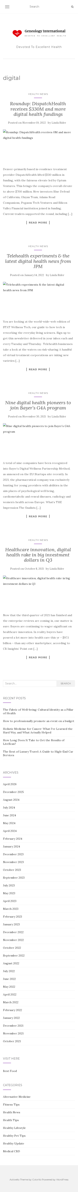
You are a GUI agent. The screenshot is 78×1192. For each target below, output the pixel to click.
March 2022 (10, 1002)
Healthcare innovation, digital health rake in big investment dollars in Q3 (38, 554)
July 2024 (9, 807)
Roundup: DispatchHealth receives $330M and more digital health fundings (38, 108)
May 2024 (9, 823)
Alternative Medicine (17, 1097)
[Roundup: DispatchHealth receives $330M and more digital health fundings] (38, 145)
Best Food (10, 1071)
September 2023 (14, 877)
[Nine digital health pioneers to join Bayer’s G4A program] (38, 439)
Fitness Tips (11, 1104)
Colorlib (36, 1179)
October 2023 (12, 870)
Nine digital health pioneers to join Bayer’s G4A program (38, 405)
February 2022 (12, 1010)
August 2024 (11, 800)
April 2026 (10, 784)
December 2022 (13, 932)
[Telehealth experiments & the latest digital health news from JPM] (38, 298)
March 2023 (10, 909)
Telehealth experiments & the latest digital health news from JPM (38, 261)
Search (66, 683)
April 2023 (9, 901)
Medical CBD (11, 1151)
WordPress (62, 1179)
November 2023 (13, 862)
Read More (38, 222)
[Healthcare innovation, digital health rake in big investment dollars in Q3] (38, 591)
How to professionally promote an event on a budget (38, 721)
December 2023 (13, 854)
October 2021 (12, 1041)
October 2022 (12, 948)
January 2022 (11, 1018)
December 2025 (13, 792)
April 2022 (9, 994)
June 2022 (9, 979)
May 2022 (9, 986)
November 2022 (13, 940)
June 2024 (9, 815)
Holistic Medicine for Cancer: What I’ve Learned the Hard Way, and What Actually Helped (38, 730)
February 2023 (12, 916)
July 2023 (9, 885)
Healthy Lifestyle (14, 1128)
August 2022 (11, 963)
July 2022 (9, 971)
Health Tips (11, 1120)
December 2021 (13, 1025)
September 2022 (14, 955)
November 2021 (13, 1033)
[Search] (72, 7)
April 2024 (10, 831)
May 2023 (9, 893)
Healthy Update (13, 1143)
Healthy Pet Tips (14, 1135)
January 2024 (11, 846)
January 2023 (11, 924)
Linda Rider (59, 122)
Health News (38, 93)
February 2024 (12, 838)
